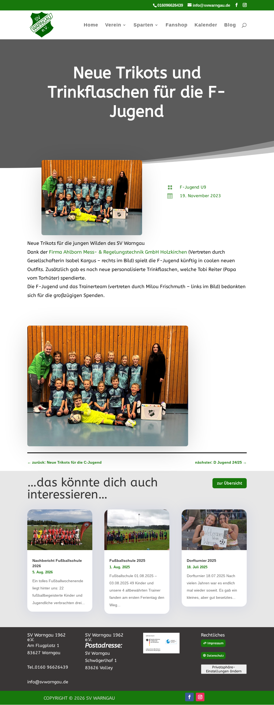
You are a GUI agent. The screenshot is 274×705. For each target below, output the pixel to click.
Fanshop (177, 25)
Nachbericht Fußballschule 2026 (57, 563)
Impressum (215, 643)
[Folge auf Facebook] (189, 697)
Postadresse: (103, 645)
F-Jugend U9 (193, 187)
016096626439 (170, 5)
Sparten (143, 25)
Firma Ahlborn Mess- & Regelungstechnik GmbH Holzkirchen (118, 252)
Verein (113, 25)
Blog (230, 25)
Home (91, 25)
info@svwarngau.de (47, 681)
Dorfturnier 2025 (201, 560)
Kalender (206, 25)
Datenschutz (215, 655)
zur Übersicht (229, 483)
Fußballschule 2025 (127, 560)
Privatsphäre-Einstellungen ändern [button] (224, 669)
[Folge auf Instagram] (200, 697)
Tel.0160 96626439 (47, 667)
